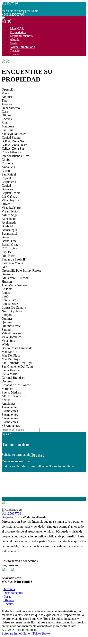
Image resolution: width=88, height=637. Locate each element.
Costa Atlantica (11, 152)
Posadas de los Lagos (15, 385)
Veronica (7, 388)
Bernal (6, 237)
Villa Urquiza (10, 200)
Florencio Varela (12, 263)
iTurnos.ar (37, 454)
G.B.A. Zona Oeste (14, 145)
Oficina (6, 115)
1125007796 (13, 513)
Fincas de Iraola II (13, 259)
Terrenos (9, 589)
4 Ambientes (10, 418)
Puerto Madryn (11, 392)
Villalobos (8, 340)
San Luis (7, 130)
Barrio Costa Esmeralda (17, 348)
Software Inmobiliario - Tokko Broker (26, 633)
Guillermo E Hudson (15, 278)
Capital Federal (11, 137)
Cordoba (7, 163)
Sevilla (6, 400)
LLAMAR (17, 28)
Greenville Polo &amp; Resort (21, 270)
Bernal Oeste (10, 244)
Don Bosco (9, 255)
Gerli (5, 267)
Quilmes (7, 318)
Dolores (7, 381)
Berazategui (9, 230)
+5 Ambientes (11, 425)
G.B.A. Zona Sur (13, 148)
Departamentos (13, 593)
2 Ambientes (10, 411)
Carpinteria (9, 182)
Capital (6, 178)
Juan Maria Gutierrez (15, 285)
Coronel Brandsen (13, 377)
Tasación (15, 50)
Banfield (7, 226)
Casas (7, 596)
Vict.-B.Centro (11, 207)
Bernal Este (9, 241)
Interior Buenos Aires (15, 156)
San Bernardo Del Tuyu (17, 363)
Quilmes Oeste (11, 326)
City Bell (7, 252)
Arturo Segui (10, 215)
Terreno (7, 104)
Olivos (6, 204)
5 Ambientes (10, 422)
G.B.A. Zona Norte (14, 141)
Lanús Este (9, 300)
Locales (7, 119)
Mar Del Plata (11, 355)
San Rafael (9, 174)
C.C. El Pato (10, 248)
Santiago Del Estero (14, 133)
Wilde (5, 344)
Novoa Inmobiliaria (22, 47)
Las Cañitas (9, 196)
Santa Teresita (11, 370)
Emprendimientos (21, 36)
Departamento (11, 108)
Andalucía (8, 167)
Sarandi (6, 329)
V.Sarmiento (10, 211)
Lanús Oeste (10, 303)
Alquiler (15, 39)
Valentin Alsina (11, 333)
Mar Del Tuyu (11, 359)
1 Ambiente (9, 407)
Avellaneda (9, 218)
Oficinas (8, 600)
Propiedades (18, 32)
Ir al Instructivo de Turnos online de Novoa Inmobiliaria (38, 466)
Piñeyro (7, 315)
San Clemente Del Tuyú (17, 366)
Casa (5, 111)
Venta (13, 43)
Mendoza (8, 126)
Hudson (7, 281)
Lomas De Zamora (14, 307)
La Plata (7, 289)
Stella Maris (9, 374)
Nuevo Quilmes (12, 311)
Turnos (14, 54)
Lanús (6, 292)
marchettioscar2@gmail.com (20, 11)
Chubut (6, 159)
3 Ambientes (10, 414)
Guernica (8, 274)
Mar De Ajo (9, 352)
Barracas (7, 189)
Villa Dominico (11, 337)
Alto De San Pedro (14, 396)
